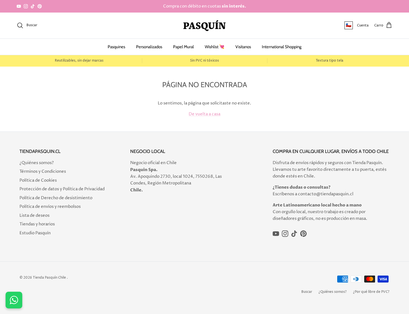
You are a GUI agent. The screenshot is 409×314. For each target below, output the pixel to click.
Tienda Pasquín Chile (49, 277)
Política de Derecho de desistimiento (55, 198)
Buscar (306, 291)
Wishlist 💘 (215, 46)
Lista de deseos (34, 215)
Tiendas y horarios (37, 224)
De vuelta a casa (204, 114)
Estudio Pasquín (35, 233)
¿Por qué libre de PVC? (371, 291)
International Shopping (281, 46)
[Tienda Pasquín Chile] (204, 25)
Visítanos (243, 46)
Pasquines (116, 46)
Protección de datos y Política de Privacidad (62, 189)
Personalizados (149, 46)
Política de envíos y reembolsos (50, 207)
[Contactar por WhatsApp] (14, 300)
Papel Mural (183, 46)
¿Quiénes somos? (36, 163)
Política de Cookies (38, 180)
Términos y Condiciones (42, 171)
